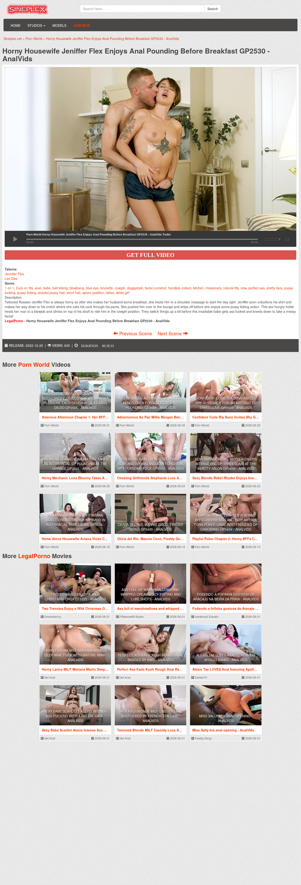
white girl (122, 292)
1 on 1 (9, 288)
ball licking (60, 288)
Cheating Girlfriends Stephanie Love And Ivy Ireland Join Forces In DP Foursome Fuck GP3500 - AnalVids (150, 464)
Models (59, 25)
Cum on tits (24, 288)
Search (212, 8)
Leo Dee (11, 278)
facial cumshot (155, 288)
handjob (174, 288)
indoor (186, 288)
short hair (73, 292)
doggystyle (135, 288)
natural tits (231, 288)
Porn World (34, 364)
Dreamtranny (52, 616)
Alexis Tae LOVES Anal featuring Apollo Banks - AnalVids (225, 657)
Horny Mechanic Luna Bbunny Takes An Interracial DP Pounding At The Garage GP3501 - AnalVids (75, 464)
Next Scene (170, 333)
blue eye (92, 288)
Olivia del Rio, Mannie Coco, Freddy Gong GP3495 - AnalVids (150, 527)
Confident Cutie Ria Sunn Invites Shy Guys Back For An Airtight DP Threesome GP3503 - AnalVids (226, 403)
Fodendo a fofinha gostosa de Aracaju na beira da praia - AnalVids (226, 596)
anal (38, 288)
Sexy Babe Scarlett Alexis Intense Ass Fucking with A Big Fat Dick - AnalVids (75, 716)
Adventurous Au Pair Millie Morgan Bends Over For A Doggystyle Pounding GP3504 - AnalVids (150, 403)
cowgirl (120, 288)
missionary (213, 288)
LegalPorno (34, 556)
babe (47, 288)
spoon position (93, 292)
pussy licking (26, 292)
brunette (106, 288)
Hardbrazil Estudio (206, 616)
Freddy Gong (202, 738)
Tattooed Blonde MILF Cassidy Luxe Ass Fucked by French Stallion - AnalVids (150, 716)
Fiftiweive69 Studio (131, 616)
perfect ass (256, 288)
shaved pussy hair (51, 292)
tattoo (110, 292)
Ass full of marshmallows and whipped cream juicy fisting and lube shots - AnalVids (151, 594)
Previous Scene (135, 333)
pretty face (274, 288)
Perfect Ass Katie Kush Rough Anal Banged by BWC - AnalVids (150, 657)
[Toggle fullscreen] (287, 238)
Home (15, 25)
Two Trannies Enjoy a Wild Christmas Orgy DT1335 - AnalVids (75, 596)
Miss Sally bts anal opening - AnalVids (226, 718)
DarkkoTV (200, 677)
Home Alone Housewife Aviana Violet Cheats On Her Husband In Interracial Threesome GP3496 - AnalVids (75, 522)
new (243, 288)
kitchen (198, 288)
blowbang (77, 288)
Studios (35, 25)
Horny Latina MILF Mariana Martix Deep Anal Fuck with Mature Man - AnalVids (75, 655)
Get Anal (49, 677)
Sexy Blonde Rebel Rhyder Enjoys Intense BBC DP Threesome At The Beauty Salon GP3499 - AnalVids (226, 464)
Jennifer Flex (14, 273)
